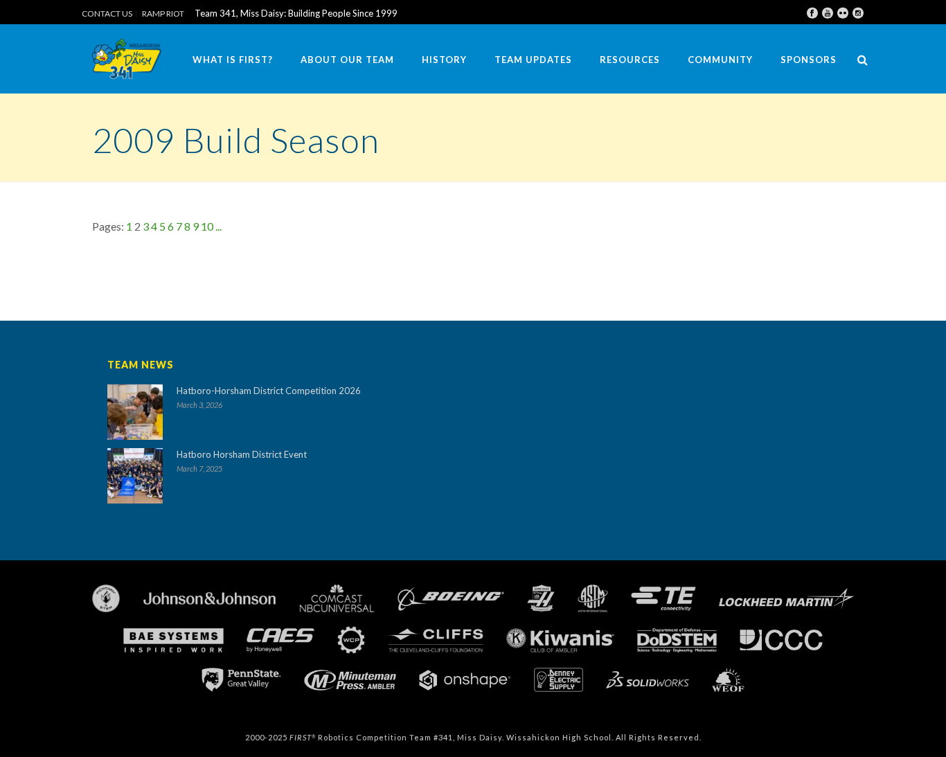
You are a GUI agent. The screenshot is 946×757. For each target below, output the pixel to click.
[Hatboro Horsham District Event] (135, 476)
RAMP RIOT (163, 13)
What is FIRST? (233, 59)
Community (720, 59)
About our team (347, 59)
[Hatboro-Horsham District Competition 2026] (135, 412)
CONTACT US (107, 13)
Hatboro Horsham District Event (242, 454)
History (444, 59)
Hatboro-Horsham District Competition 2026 (269, 390)
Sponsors (808, 59)
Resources (630, 59)
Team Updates (533, 59)
